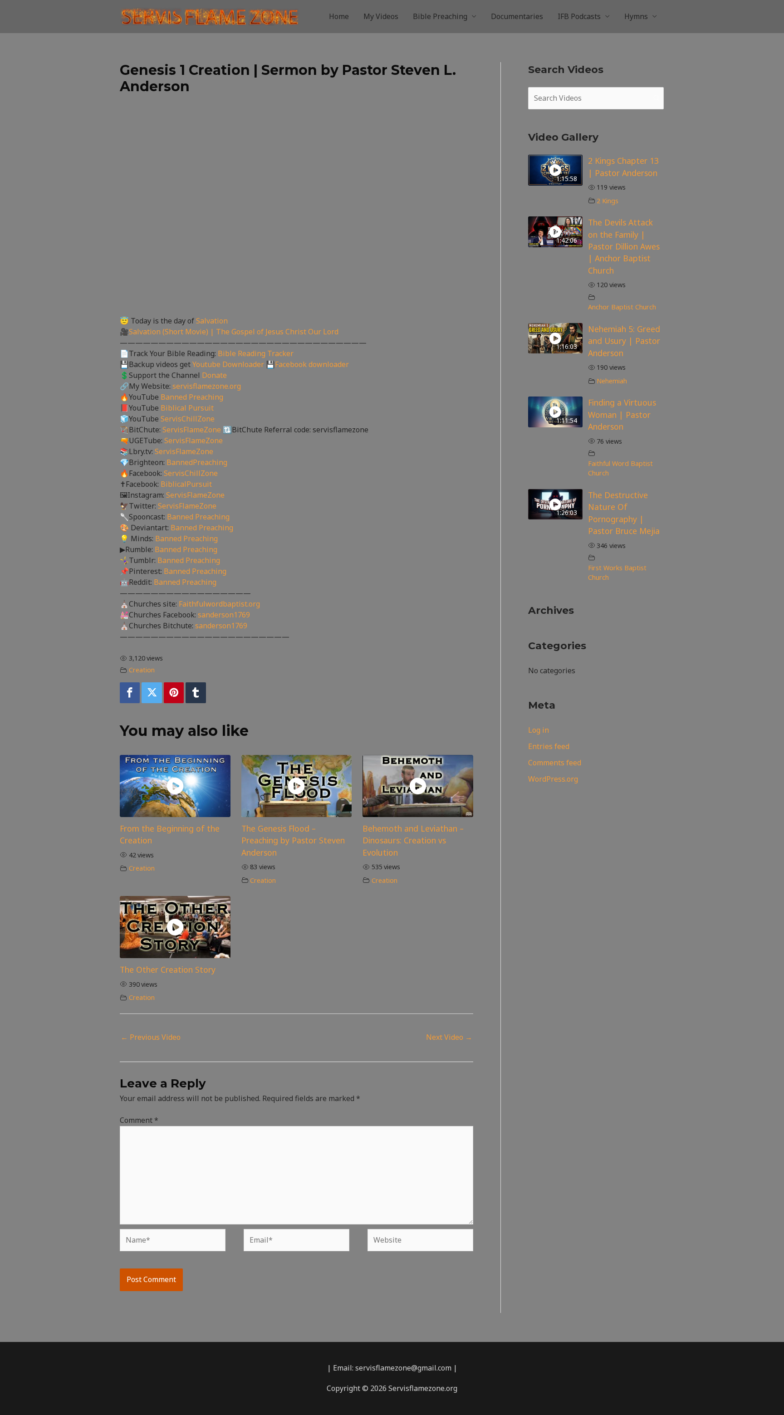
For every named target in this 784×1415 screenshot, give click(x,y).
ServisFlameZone (192, 430)
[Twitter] (152, 693)
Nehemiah (612, 381)
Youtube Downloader (229, 364)
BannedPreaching (197, 462)
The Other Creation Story (168, 969)
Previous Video (151, 1037)
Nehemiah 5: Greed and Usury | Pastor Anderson (624, 340)
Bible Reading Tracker (256, 353)
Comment (139, 1120)
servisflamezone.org (206, 386)
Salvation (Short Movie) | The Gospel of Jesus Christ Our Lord (233, 332)
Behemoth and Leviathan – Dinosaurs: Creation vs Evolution (413, 840)
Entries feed (548, 746)
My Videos (380, 16)
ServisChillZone (188, 419)
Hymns (636, 16)
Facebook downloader (312, 364)
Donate (214, 375)
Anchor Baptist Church (622, 307)
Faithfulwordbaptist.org (219, 604)
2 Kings (607, 200)
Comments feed (554, 763)
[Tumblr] (196, 693)
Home (339, 16)
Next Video (449, 1037)
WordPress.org (553, 779)
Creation (142, 670)
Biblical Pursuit (187, 408)
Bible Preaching (440, 16)
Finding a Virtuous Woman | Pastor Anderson (622, 414)
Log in (538, 730)
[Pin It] (174, 693)
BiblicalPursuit (186, 484)
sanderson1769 (224, 615)
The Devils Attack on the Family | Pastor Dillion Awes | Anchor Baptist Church (624, 246)
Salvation (212, 321)
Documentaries (517, 16)
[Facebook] (130, 693)
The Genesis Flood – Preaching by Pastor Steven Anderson (293, 840)
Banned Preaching (192, 397)
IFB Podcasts (579, 16)
